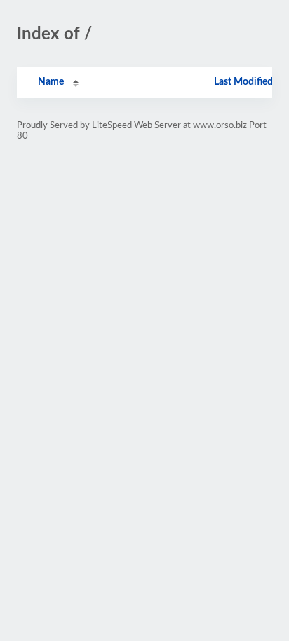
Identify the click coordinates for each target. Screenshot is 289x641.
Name (51, 82)
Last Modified (243, 82)
